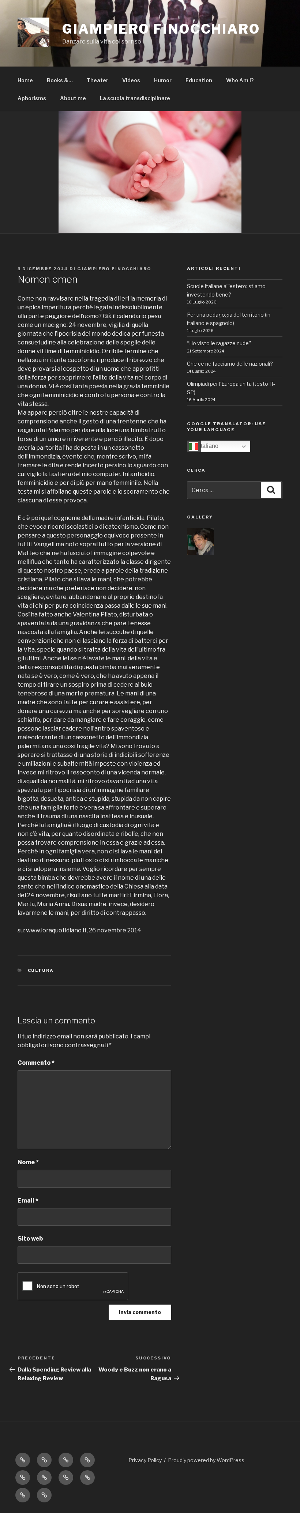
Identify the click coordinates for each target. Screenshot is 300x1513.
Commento (36, 1062)
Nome (28, 1162)
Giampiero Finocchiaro (114, 268)
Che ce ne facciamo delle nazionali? (230, 364)
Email (28, 1200)
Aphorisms (32, 98)
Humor (163, 80)
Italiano (208, 446)
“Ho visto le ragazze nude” (219, 343)
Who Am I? (240, 80)
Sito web (30, 1238)
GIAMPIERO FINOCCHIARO (161, 29)
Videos (131, 80)
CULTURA (41, 970)
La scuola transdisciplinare (135, 98)
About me (73, 98)
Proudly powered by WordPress (206, 1460)
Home (25, 80)
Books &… (60, 80)
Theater (97, 80)
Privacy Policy (145, 1460)
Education (198, 80)
